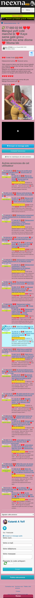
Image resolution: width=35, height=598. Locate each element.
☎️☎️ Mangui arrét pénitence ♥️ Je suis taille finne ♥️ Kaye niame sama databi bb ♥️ (22, 200)
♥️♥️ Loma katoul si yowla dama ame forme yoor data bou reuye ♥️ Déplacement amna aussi (22, 447)
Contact (18, 591)
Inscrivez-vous (19, 586)
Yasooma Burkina (22, 594)
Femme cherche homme (10, 23)
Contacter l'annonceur (18, 151)
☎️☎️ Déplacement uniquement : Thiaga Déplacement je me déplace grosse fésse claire (23, 222)
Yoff (18, 23)
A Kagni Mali (14, 594)
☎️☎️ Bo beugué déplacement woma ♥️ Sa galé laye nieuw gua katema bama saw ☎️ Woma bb (22, 377)
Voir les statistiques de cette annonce (18, 157)
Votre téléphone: (9, 548)
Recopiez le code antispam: (14, 561)
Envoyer (17, 569)
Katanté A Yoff (16, 521)
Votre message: (9, 553)
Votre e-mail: (8, 542)
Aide (9, 594)
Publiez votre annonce (17, 577)
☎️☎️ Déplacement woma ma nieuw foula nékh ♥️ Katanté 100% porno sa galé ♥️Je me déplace (23, 423)
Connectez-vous (9, 586)
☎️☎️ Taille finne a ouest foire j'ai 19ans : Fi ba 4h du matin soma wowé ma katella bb (23, 356)
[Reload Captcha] (5, 563)
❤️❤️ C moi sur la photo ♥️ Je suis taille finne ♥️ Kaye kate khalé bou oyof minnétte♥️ (22, 245)
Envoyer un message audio (18, 146)
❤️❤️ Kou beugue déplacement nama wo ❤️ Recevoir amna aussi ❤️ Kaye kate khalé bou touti (22, 289)
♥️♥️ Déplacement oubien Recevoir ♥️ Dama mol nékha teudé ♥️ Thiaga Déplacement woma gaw (23, 311)
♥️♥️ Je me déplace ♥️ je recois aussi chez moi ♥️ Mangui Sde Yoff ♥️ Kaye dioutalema (23, 495)
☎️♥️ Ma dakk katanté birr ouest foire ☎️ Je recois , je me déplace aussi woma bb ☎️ (21, 401)
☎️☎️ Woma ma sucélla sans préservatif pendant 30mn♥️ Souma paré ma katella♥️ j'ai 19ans (22, 178)
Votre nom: (7, 537)
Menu (28, 10)
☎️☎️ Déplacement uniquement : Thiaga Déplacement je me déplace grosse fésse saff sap (23, 267)
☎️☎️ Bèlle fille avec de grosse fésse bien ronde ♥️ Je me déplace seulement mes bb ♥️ (23, 471)
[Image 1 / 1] (18, 102)
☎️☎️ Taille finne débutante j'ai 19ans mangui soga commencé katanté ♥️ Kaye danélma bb (23, 334)
